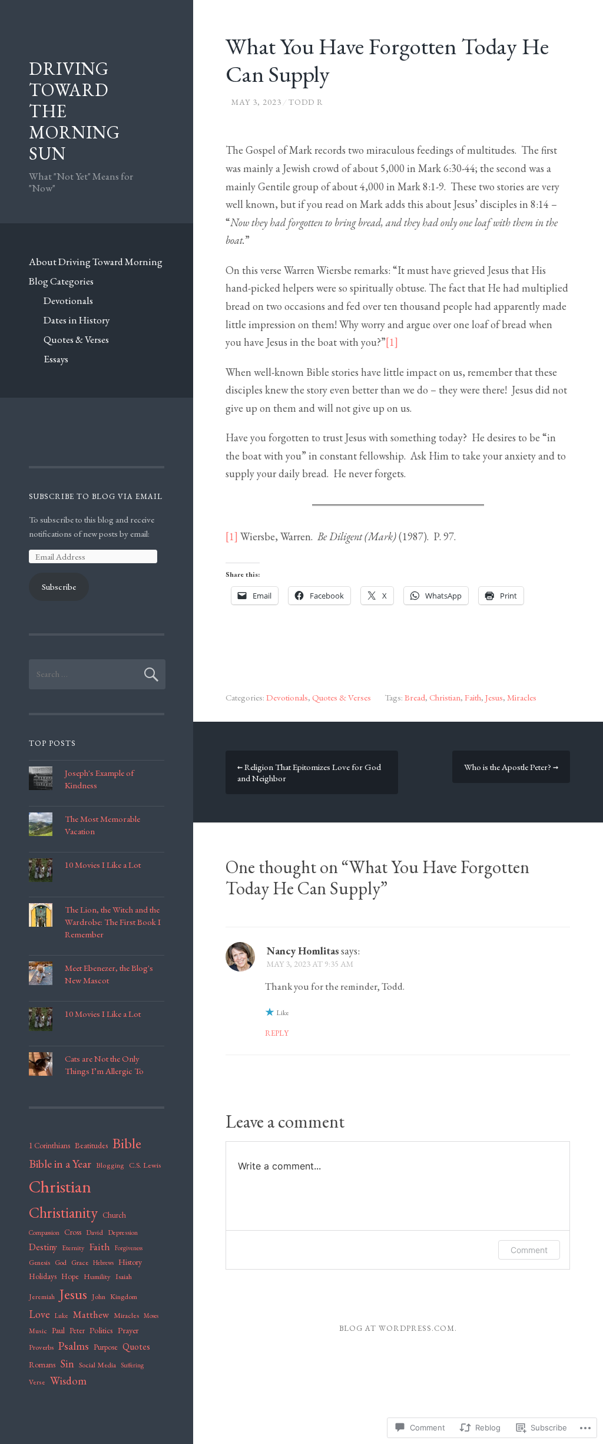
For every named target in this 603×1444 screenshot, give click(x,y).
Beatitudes (91, 1145)
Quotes (136, 1346)
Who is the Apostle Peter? (511, 766)
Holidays (43, 1276)
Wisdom (68, 1380)
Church (114, 1215)
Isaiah (123, 1276)
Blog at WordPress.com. (398, 1328)
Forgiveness (129, 1248)
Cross (72, 1232)
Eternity (73, 1248)
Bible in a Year (60, 1163)
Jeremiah (42, 1296)
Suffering (132, 1365)
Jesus (494, 697)
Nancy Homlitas (303, 950)
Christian (444, 697)
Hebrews (103, 1262)
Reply (277, 1033)
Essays (56, 358)
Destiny (43, 1247)
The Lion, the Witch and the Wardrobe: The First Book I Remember (113, 922)
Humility (97, 1276)
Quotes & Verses (76, 339)
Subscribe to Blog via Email (96, 496)
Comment (529, 1250)
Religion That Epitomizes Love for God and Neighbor (309, 772)
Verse (37, 1382)
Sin (67, 1363)
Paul (58, 1330)
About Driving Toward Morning (96, 261)
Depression (123, 1232)
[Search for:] (97, 673)
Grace (79, 1262)
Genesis (39, 1262)
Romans (42, 1364)
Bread (415, 697)
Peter (77, 1331)
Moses (151, 1315)
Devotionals (68, 300)
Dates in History (77, 319)
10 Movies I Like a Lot (103, 864)
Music (38, 1331)
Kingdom (123, 1296)
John (98, 1296)
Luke (61, 1315)
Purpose (106, 1346)
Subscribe (59, 586)
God (61, 1262)
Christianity (63, 1212)
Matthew (91, 1314)
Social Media (97, 1365)
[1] (392, 342)
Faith (473, 697)
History (130, 1262)
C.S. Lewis (145, 1165)
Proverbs (41, 1347)
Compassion (44, 1232)
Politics (101, 1330)
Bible (126, 1143)
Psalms (73, 1346)
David (94, 1232)
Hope (70, 1276)
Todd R (306, 102)
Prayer (128, 1330)
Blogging (110, 1165)
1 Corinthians (49, 1146)
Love (39, 1314)
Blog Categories (61, 281)
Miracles (521, 697)
